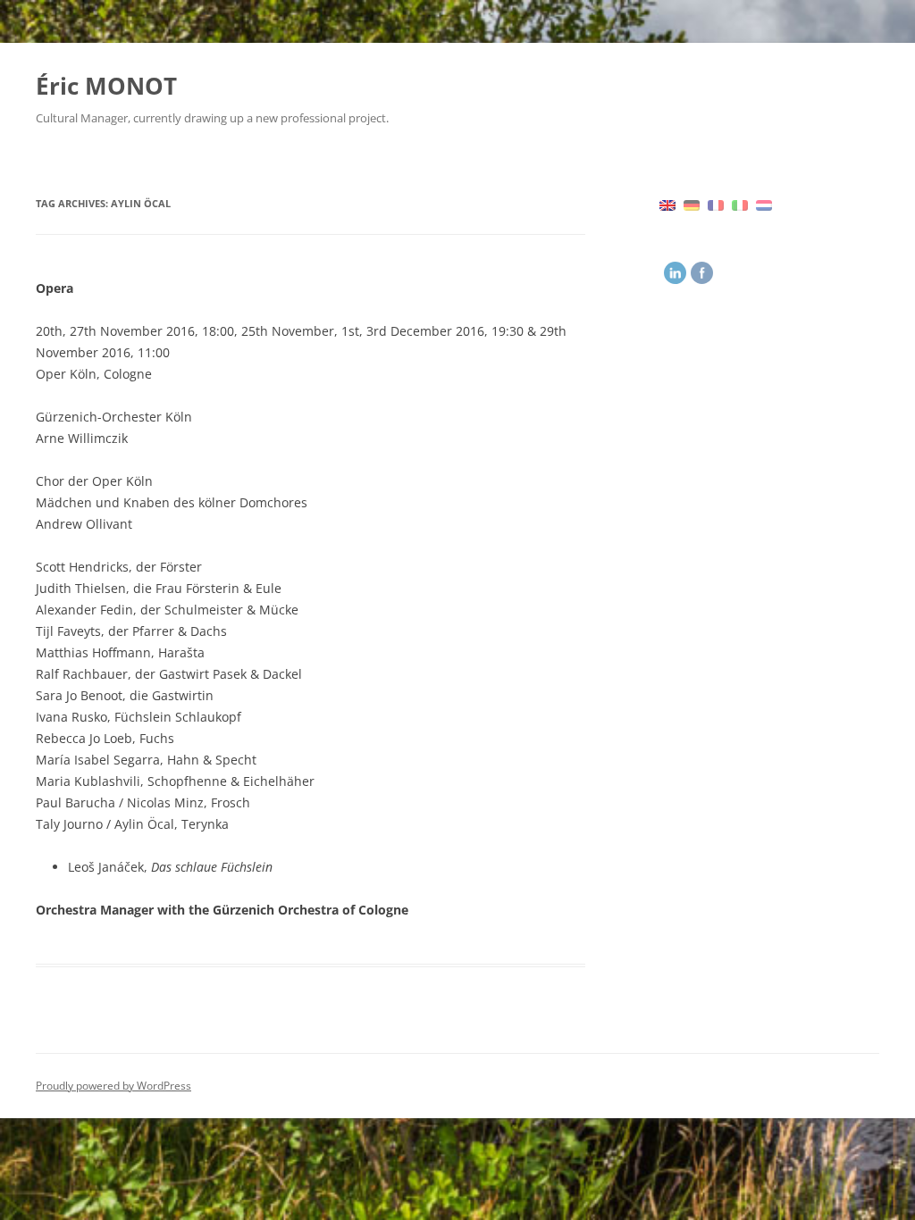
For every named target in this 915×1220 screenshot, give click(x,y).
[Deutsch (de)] (692, 204)
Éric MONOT (106, 86)
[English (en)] (667, 204)
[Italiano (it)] (740, 204)
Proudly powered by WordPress (113, 1085)
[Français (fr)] (716, 204)
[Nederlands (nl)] (764, 204)
